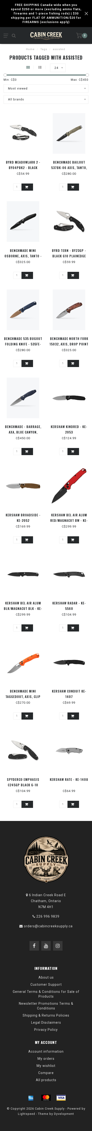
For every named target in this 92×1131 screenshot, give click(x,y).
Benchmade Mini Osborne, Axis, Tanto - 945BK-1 (23, 256)
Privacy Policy (46, 1030)
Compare (46, 1073)
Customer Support (46, 984)
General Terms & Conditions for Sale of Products (46, 994)
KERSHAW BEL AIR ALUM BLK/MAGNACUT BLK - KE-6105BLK (23, 608)
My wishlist (46, 1066)
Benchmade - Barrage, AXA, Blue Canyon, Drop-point (23, 432)
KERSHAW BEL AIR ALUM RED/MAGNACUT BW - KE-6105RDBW (69, 520)
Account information (46, 1051)
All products (46, 1080)
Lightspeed (26, 1114)
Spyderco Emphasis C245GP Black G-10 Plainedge (23, 785)
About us (46, 977)
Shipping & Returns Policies (46, 1015)
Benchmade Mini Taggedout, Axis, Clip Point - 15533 (23, 696)
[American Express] (31, 1097)
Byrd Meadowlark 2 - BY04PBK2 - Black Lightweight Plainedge (23, 167)
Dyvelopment (64, 1114)
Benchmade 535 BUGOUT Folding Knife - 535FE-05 (23, 344)
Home (30, 49)
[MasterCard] (46, 1097)
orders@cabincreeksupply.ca (48, 926)
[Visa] (61, 1097)
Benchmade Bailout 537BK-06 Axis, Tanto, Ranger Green (69, 167)
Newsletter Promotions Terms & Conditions (46, 1006)
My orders (46, 1058)
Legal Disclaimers (46, 1022)
